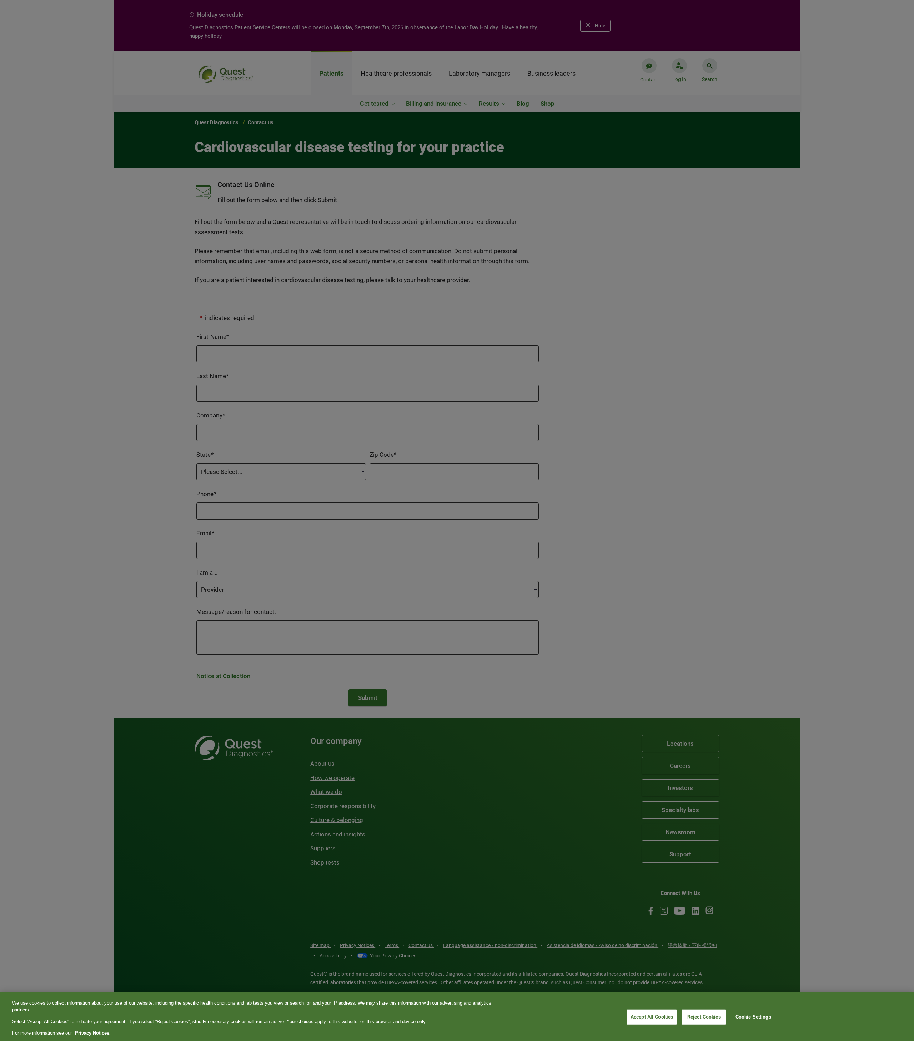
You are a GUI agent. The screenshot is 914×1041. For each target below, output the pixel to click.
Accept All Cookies (652, 1017)
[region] (457, 1016)
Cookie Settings (753, 1017)
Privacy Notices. (93, 1033)
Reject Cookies (704, 1017)
